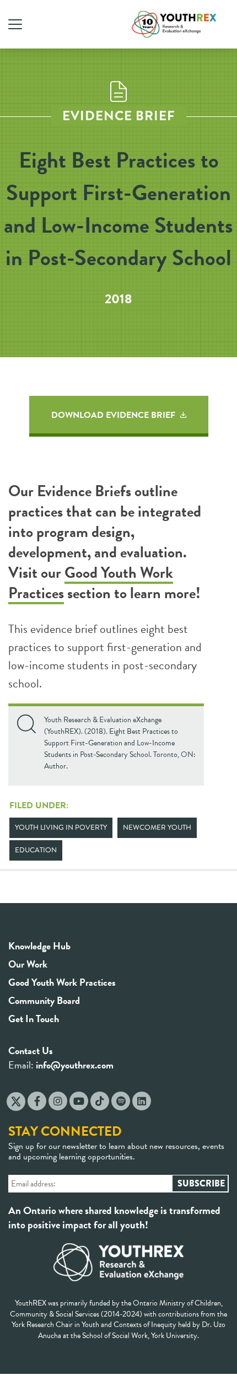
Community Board (44, 1000)
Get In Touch (33, 1018)
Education (36, 850)
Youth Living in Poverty (61, 827)
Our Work (27, 964)
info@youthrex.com (75, 1064)
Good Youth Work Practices (90, 582)
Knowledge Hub (39, 945)
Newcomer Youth (157, 827)
